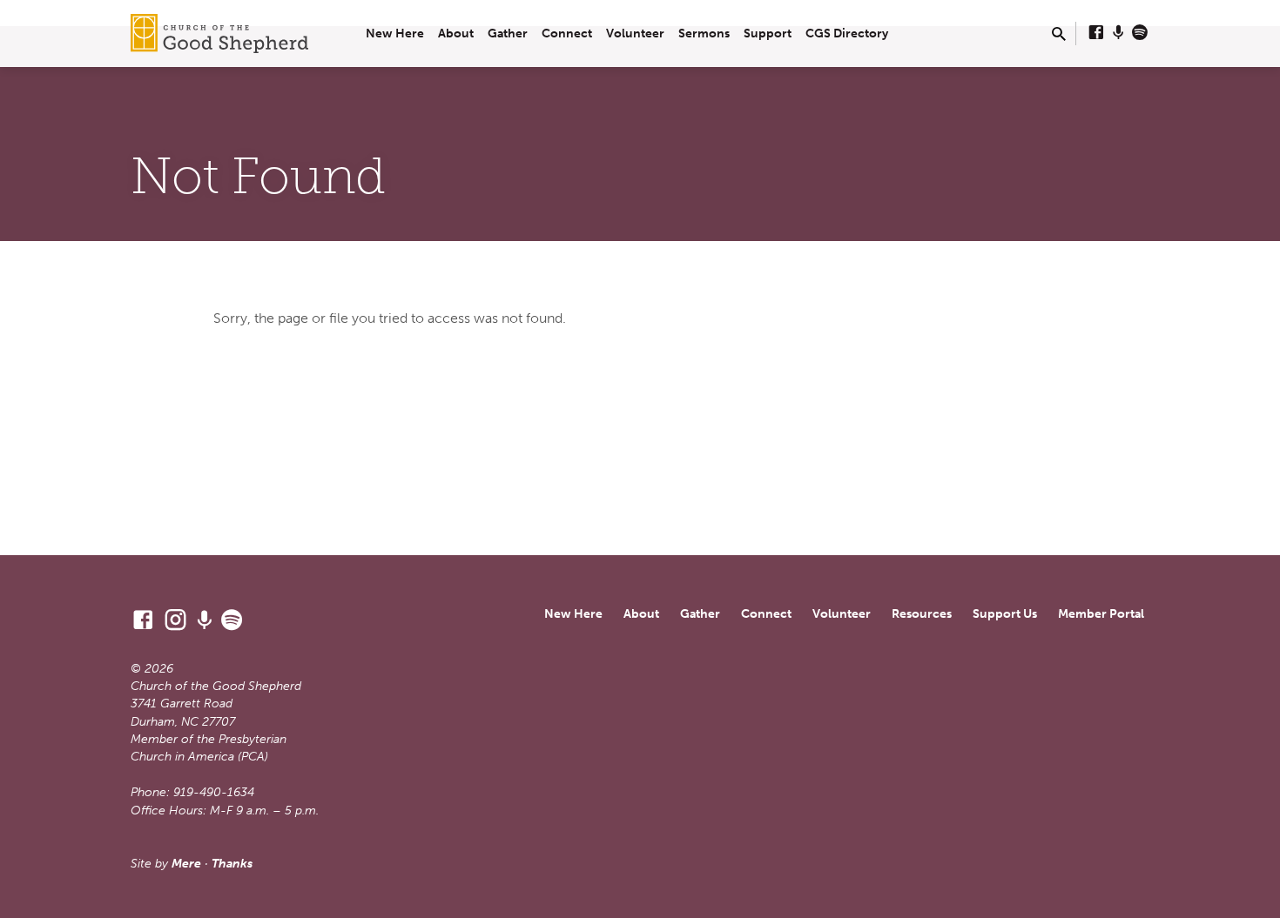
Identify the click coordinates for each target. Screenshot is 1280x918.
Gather (508, 33)
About (456, 33)
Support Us (1005, 613)
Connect (567, 33)
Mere (186, 863)
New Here (395, 33)
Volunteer (635, 33)
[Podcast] (1118, 33)
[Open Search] (1058, 34)
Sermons (704, 33)
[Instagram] (175, 620)
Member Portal (1101, 613)
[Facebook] (1096, 33)
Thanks (232, 863)
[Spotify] (1139, 33)
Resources (922, 613)
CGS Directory (846, 33)
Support (768, 33)
